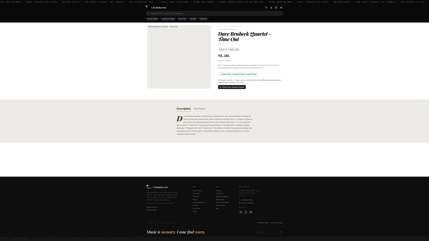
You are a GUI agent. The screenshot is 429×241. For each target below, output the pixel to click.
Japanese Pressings (168, 19)
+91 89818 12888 (246, 200)
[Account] (271, 7)
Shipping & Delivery (222, 196)
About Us (219, 190)
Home (219, 26)
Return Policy (220, 199)
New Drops (196, 208)
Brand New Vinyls (236, 26)
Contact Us (219, 193)
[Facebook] (241, 212)
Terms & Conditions (222, 202)
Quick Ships (182, 19)
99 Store (193, 19)
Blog (217, 208)
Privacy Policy (220, 205)
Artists (195, 211)
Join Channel (152, 207)
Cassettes (196, 196)
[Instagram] (246, 212)
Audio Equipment (198, 202)
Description (184, 108)
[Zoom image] (208, 85)
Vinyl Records (197, 190)
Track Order (152, 210)
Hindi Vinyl (203, 19)
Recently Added (152, 19)
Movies (195, 199)
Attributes (199, 108)
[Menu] (281, 7)
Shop (225, 26)
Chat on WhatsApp (247, 203)
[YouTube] (251, 212)
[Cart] (276, 7)
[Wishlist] (266, 7)
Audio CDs (196, 193)
